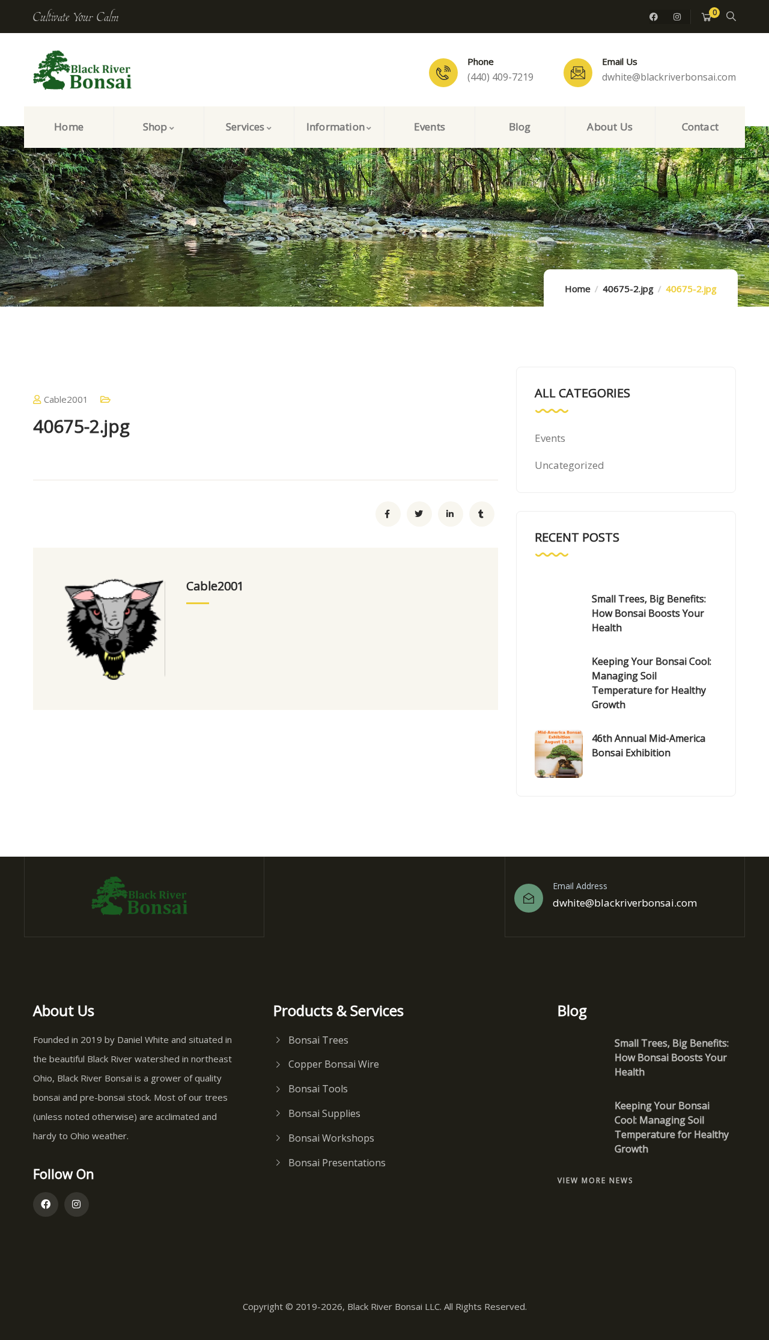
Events (550, 438)
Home (578, 289)
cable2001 (66, 399)
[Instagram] (677, 17)
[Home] (87, 70)
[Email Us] (578, 72)
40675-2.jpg (628, 289)
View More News (595, 1180)
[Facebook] (653, 17)
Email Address (580, 886)
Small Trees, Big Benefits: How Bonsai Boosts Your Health (649, 613)
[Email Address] (528, 898)
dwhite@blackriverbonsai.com (625, 903)
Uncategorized (569, 465)
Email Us (619, 61)
